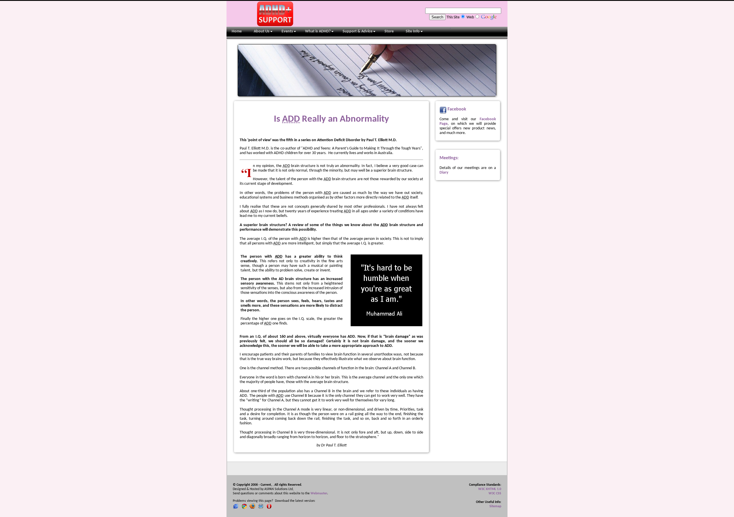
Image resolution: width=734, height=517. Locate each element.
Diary (444, 172)
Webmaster (319, 493)
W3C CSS (495, 493)
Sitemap (495, 506)
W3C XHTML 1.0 (489, 489)
